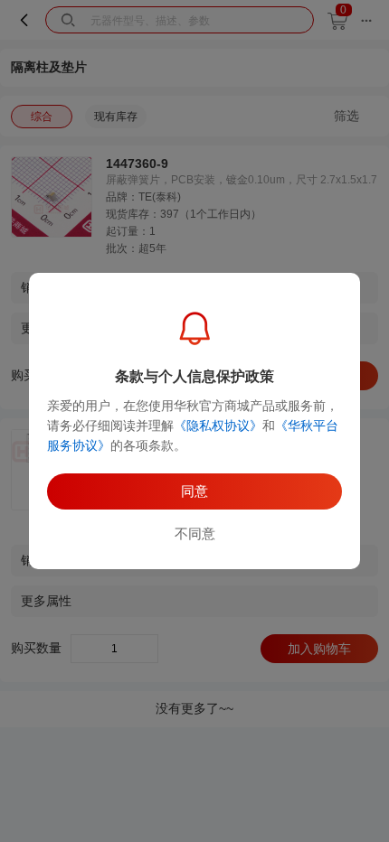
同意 (194, 491)
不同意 (195, 533)
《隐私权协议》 (218, 425)
